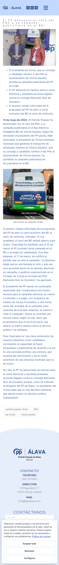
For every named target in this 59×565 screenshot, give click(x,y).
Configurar (29, 558)
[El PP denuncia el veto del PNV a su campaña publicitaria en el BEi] (29, 47)
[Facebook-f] (28, 7)
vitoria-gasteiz (28, 414)
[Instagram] (36, 7)
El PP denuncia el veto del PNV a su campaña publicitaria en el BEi (29, 23)
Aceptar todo (29, 543)
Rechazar (29, 551)
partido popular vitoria (17, 409)
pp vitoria (10, 414)
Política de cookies (41, 536)
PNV (36, 409)
